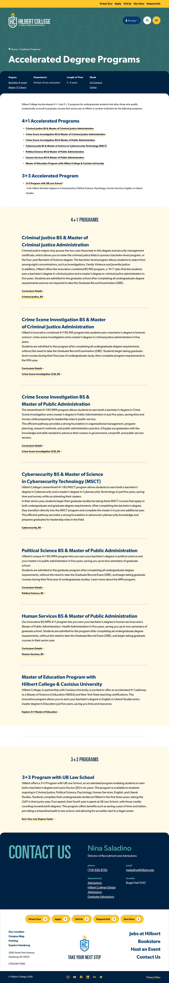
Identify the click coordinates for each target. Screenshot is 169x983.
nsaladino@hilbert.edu (140, 870)
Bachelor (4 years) (18, 82)
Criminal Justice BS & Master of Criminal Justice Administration (60, 128)
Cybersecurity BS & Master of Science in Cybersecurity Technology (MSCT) (66, 145)
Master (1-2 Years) (17, 87)
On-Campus (96, 82)
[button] (156, 20)
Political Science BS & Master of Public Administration (55, 151)
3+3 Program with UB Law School (44, 183)
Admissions (95, 882)
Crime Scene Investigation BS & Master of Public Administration (60, 139)
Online (93, 87)
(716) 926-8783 (97, 870)
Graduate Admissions (101, 896)
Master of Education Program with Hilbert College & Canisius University (65, 163)
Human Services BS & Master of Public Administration (55, 157)
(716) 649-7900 (17, 963)
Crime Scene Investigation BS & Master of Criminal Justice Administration (65, 134)
